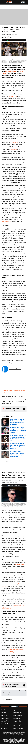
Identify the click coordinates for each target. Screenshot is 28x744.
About (3, 710)
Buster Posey (9, 699)
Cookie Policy (17, 721)
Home (2, 461)
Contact (3, 712)
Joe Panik (14, 149)
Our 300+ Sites (17, 712)
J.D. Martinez (15, 142)
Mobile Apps (5, 715)
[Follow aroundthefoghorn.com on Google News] (24, 409)
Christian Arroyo (6, 222)
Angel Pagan (13, 96)
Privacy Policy (17, 718)
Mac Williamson (10, 71)
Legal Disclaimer (6, 724)
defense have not (20, 564)
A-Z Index (4, 728)
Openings (16, 710)
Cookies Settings (18, 728)
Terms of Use (5, 721)
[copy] (11, 37)
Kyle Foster (6, 482)
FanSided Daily (17, 715)
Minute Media (8, 732)
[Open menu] (2, 2)
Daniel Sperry (7, 34)
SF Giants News (9, 461)
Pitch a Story (5, 718)
